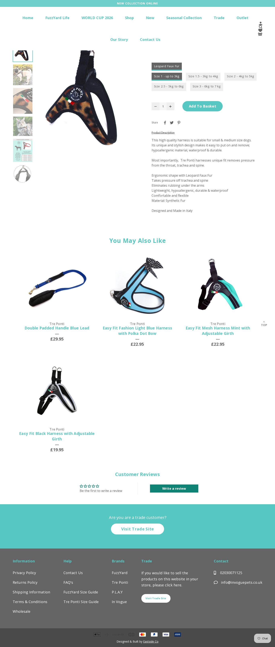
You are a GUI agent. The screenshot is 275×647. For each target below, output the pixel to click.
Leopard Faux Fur (166, 66)
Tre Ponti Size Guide (81, 601)
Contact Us (150, 39)
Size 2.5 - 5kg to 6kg (169, 86)
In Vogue (119, 601)
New (150, 17)
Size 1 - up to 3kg (167, 76)
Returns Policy (25, 582)
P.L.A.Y (117, 592)
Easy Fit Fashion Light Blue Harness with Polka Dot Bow (137, 330)
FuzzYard (119, 572)
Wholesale (21, 611)
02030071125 (230, 572)
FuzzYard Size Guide (80, 592)
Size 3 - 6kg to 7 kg (207, 86)
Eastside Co (150, 641)
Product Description (163, 132)
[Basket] (260, 34)
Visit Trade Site (137, 529)
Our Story (119, 39)
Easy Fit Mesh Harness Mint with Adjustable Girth (218, 330)
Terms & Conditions (30, 601)
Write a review (174, 488)
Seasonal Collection (184, 17)
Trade (219, 17)
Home (27, 17)
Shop (129, 17)
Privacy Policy (24, 572)
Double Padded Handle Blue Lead (57, 328)
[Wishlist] (260, 31)
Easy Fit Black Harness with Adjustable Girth (57, 436)
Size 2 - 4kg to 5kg (240, 76)
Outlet (242, 17)
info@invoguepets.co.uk (241, 582)
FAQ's (68, 582)
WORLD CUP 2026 (97, 17)
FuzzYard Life (57, 17)
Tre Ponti (120, 582)
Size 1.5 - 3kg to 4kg (203, 76)
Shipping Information (31, 592)
